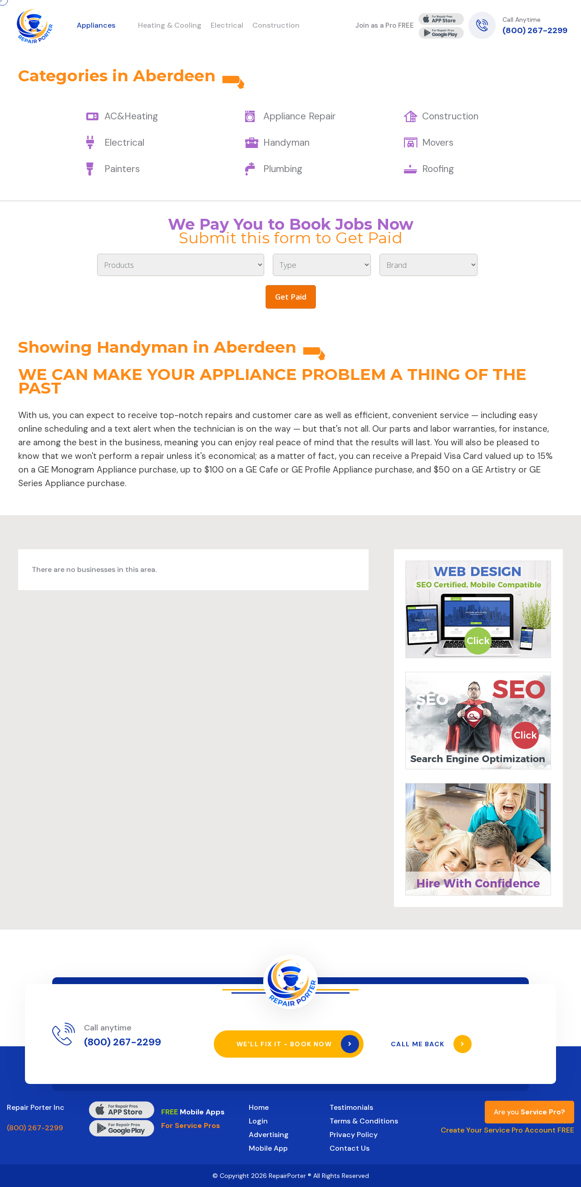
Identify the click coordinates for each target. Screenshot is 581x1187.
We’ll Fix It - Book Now (285, 1044)
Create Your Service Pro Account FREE (507, 1130)
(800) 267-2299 (534, 30)
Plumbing (282, 169)
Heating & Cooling (170, 25)
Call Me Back (419, 1044)
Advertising (269, 1134)
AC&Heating (131, 116)
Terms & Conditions (364, 1121)
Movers (437, 142)
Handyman (286, 142)
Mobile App (268, 1148)
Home (259, 1107)
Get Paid (290, 296)
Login (258, 1121)
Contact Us (349, 1148)
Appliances (96, 25)
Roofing (438, 169)
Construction (450, 116)
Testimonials (351, 1107)
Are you (529, 1112)
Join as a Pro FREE (384, 25)
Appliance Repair (299, 116)
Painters (122, 169)
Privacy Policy (354, 1134)
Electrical (124, 142)
